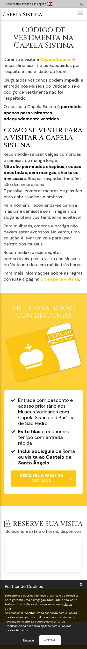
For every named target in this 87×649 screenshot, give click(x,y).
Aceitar (50, 640)
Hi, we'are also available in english (25, 4)
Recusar (28, 640)
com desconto (43, 312)
